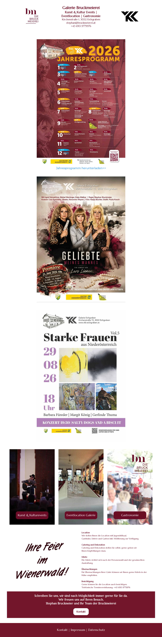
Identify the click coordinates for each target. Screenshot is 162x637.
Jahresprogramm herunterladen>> (81, 168)
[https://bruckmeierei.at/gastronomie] (130, 487)
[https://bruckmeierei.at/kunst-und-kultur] (32, 487)
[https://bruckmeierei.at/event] (81, 487)
